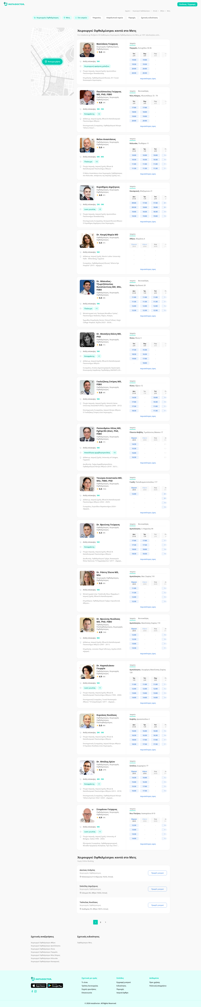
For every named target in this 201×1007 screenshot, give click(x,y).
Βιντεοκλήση (143, 91)
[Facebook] (32, 991)
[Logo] (14, 4)
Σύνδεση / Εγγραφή (187, 4)
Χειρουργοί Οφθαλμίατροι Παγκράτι (44, 952)
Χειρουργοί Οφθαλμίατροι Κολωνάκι (44, 958)
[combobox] (46, 18)
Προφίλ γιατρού (157, 873)
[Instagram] (35, 991)
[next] (105, 922)
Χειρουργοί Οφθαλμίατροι (141, 11)
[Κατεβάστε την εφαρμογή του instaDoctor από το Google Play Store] (55, 985)
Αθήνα (162, 11)
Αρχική (127, 11)
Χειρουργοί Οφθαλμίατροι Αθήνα (43, 943)
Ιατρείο (132, 43)
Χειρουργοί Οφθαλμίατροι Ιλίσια (43, 949)
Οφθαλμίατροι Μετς (84, 943)
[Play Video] (92, 102)
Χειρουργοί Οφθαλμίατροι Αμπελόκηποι (45, 946)
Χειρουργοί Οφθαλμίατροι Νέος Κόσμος (45, 955)
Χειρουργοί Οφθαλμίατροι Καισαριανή (45, 961)
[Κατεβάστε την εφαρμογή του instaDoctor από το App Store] (39, 985)
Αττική (155, 11)
